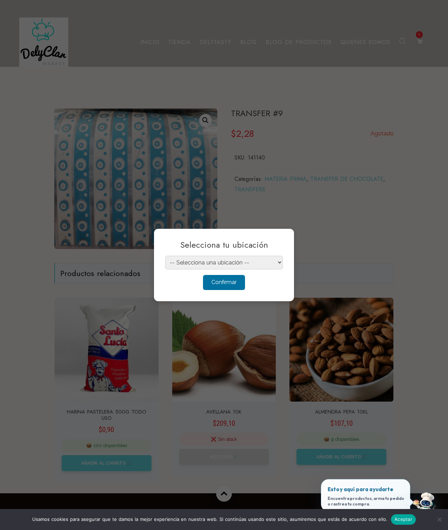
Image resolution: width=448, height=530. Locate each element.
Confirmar (224, 282)
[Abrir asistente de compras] (424, 506)
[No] (439, 519)
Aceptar (403, 519)
